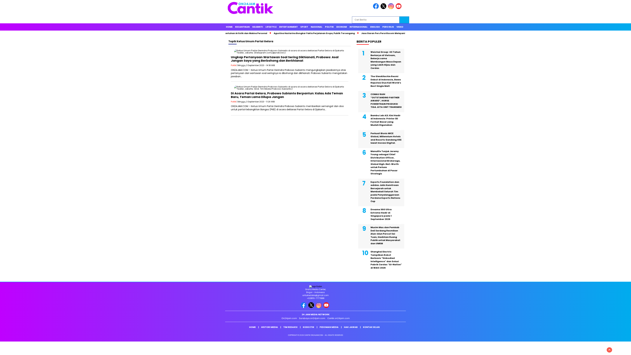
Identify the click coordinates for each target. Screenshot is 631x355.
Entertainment (288, 26)
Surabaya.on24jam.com (312, 318)
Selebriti (257, 26)
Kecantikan (242, 26)
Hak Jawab (351, 327)
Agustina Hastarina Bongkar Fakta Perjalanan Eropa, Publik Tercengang (297, 33)
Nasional (316, 26)
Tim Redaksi (290, 327)
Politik (329, 26)
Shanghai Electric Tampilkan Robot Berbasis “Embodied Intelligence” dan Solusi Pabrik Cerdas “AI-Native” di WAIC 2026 (386, 259)
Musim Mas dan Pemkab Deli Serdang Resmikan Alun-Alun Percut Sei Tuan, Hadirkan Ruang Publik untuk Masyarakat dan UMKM (385, 235)
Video (400, 26)
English (375, 26)
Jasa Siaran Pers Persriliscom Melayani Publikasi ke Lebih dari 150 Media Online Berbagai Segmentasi (401, 33)
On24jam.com (289, 318)
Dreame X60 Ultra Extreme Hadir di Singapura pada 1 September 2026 (381, 214)
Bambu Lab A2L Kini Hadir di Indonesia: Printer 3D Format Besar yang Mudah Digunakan (385, 120)
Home (229, 26)
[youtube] (399, 8)
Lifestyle (271, 26)
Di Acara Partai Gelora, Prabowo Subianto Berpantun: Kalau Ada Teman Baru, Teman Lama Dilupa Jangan (287, 95)
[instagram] (391, 8)
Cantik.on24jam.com (338, 318)
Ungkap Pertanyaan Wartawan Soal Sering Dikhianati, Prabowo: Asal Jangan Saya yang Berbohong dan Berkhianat (285, 59)
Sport (304, 26)
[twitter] (384, 8)
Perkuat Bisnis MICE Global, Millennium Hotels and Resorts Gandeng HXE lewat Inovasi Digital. (386, 138)
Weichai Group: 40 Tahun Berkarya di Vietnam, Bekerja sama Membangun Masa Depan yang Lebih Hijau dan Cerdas (386, 60)
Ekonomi (341, 26)
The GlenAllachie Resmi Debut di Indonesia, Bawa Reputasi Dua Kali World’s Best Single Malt (386, 81)
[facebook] (376, 8)
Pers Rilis (388, 26)
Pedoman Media (329, 327)
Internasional (359, 26)
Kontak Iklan (371, 327)
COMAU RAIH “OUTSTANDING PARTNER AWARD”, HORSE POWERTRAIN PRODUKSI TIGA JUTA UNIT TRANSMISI (386, 101)
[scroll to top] (609, 350)
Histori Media (269, 327)
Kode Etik (308, 327)
